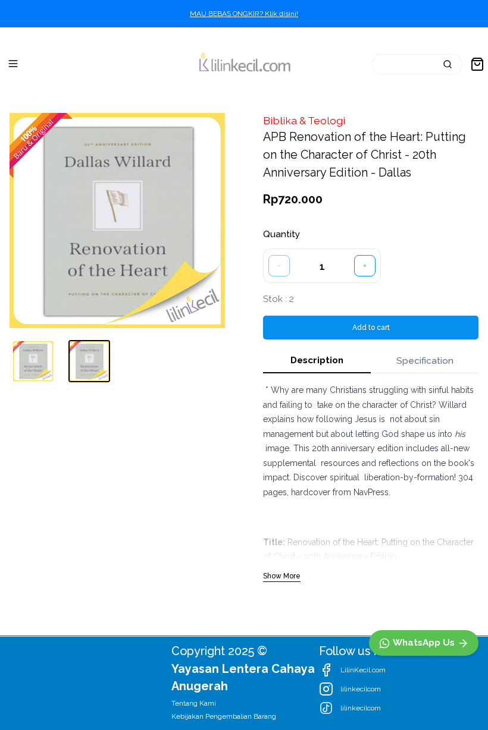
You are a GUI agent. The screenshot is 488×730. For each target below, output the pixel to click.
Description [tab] (316, 360)
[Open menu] (13, 63)
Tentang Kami (193, 703)
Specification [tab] (424, 360)
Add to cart (371, 327)
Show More (282, 576)
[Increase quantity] (365, 265)
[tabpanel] (370, 482)
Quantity (281, 234)
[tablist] (370, 361)
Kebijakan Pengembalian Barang (223, 716)
